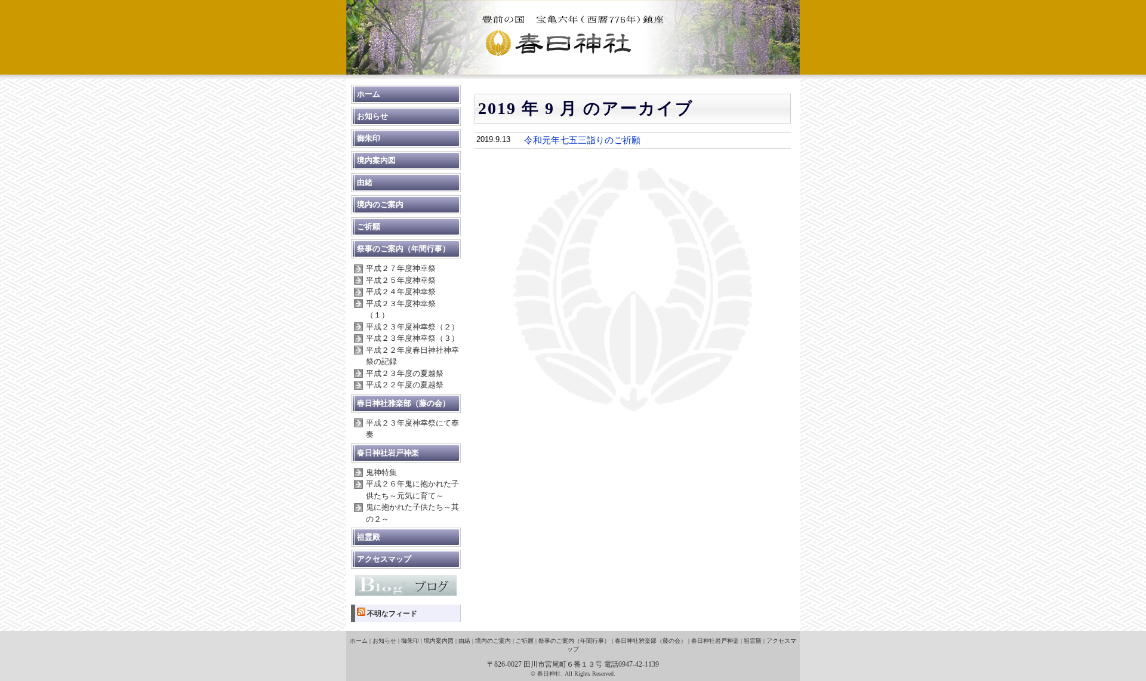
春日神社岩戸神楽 (388, 452)
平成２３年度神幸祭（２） (412, 326)
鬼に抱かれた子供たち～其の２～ (412, 513)
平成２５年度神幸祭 (401, 280)
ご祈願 (368, 226)
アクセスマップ (384, 558)
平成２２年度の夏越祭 (404, 384)
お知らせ (372, 116)
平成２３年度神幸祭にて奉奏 (412, 428)
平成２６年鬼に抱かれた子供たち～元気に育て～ (412, 489)
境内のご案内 (380, 204)
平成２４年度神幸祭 (401, 291)
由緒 (364, 182)
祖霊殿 (368, 536)
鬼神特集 (381, 472)
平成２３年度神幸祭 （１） (404, 309)
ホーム (368, 94)
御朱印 (368, 138)
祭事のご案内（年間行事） (403, 248)
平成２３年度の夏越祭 (404, 373)
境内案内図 (376, 160)
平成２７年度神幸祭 (401, 268)
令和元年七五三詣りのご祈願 (582, 140)
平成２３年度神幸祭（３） (412, 338)
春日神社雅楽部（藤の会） (403, 403)
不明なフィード (392, 613)
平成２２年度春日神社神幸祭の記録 (412, 356)
